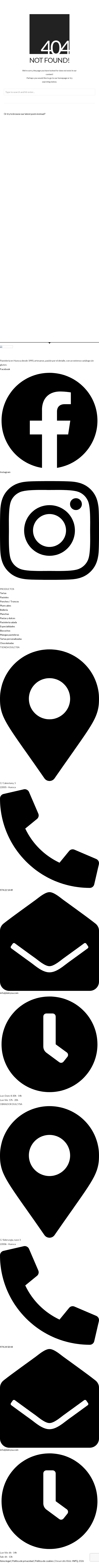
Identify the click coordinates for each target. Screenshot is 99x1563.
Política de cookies (44, 1561)
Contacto (25, 739)
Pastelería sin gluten (10, 739)
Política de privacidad (22, 1561)
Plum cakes (36, 697)
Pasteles (35, 689)
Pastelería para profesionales (68, 726)
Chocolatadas (38, 734)
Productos (36, 680)
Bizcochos (36, 722)
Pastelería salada (39, 714)
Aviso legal (5, 1561)
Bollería (35, 701)
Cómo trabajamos (62, 734)
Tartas (34, 684)
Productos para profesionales (68, 730)
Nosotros (5, 734)
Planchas (35, 705)
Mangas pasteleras (40, 726)
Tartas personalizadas (42, 730)
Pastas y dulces (39, 710)
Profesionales (60, 722)
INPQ (75, 1561)
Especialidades (38, 718)
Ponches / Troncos (40, 693)
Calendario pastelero (20, 734)
